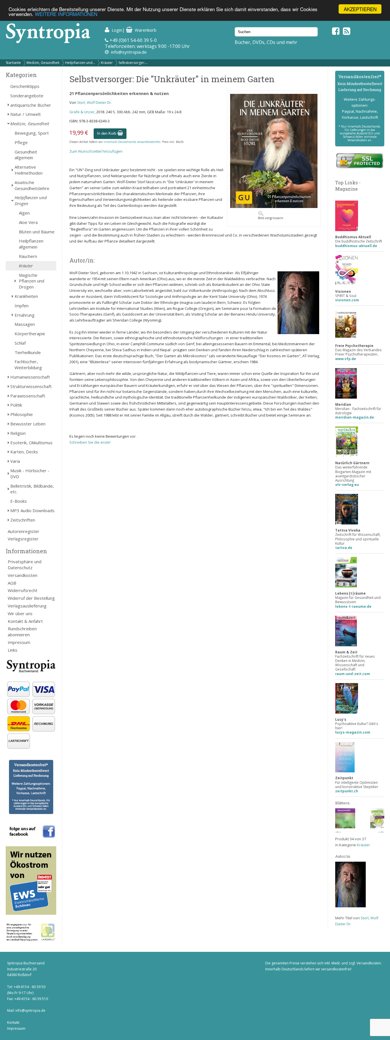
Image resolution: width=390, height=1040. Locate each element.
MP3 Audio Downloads (32, 510)
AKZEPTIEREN (360, 9)
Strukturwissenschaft (31, 386)
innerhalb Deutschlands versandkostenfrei (132, 142)
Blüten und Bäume (37, 232)
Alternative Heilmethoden (29, 170)
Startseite (13, 62)
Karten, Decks (24, 452)
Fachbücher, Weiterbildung (28, 364)
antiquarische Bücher (30, 105)
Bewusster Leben (27, 424)
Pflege (21, 142)
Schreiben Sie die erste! (89, 442)
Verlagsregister (23, 539)
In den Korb (107, 133)
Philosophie (21, 414)
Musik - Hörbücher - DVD (29, 473)
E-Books (18, 501)
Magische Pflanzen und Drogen (31, 281)
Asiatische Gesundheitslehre (32, 185)
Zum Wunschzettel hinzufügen (95, 151)
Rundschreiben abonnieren (22, 631)
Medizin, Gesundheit (43, 62)
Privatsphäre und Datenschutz (24, 564)
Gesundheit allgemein (26, 155)
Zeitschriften (22, 520)
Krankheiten (26, 296)
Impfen (22, 305)
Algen (24, 213)
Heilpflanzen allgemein (31, 244)
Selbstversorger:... (133, 62)
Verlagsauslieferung (27, 606)
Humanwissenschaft (30, 377)
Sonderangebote (26, 95)
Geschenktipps (24, 86)
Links (12, 650)
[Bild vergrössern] (273, 206)
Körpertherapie (30, 333)
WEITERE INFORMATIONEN (66, 14)
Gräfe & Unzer (82, 111)
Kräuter (107, 62)
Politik (16, 405)
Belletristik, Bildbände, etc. (32, 489)
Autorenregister (23, 531)
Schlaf (20, 343)
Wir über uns (20, 613)
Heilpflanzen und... (80, 62)
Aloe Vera (28, 222)
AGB (12, 583)
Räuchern (28, 256)
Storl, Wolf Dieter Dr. (94, 102)
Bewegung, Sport (32, 133)
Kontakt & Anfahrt (25, 621)
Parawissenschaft (27, 396)
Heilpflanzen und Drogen (31, 200)
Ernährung (25, 315)
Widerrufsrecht (22, 590)
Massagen (25, 324)
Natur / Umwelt (25, 114)
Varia (15, 461)
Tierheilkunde (28, 352)
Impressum (19, 642)
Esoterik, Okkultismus (31, 442)
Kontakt (13, 1022)
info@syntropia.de (129, 52)
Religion (18, 433)
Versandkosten (22, 575)
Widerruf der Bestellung (31, 598)
